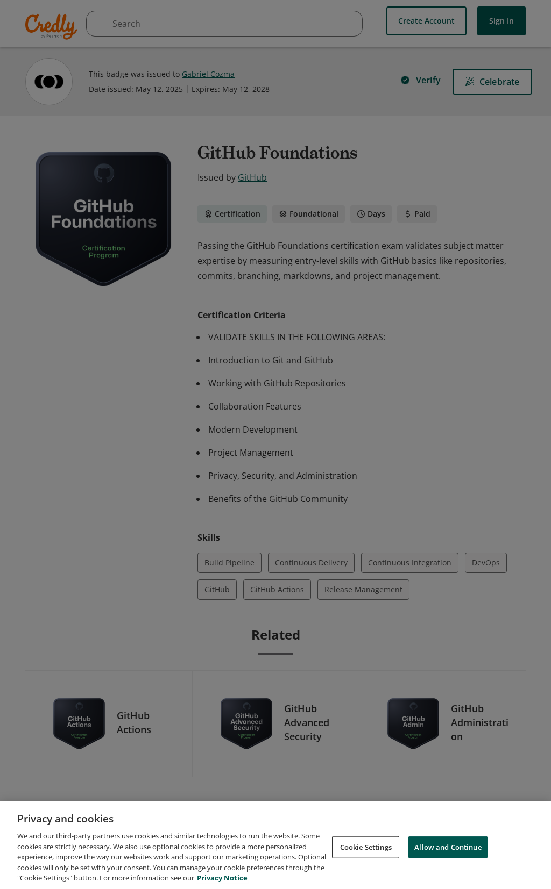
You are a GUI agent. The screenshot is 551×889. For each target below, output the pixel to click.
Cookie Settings (366, 846)
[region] (275, 845)
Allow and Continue (447, 846)
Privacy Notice (222, 878)
